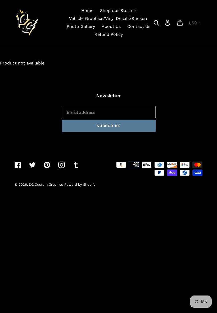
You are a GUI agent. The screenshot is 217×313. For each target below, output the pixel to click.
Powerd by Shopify (80, 184)
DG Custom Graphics (46, 184)
